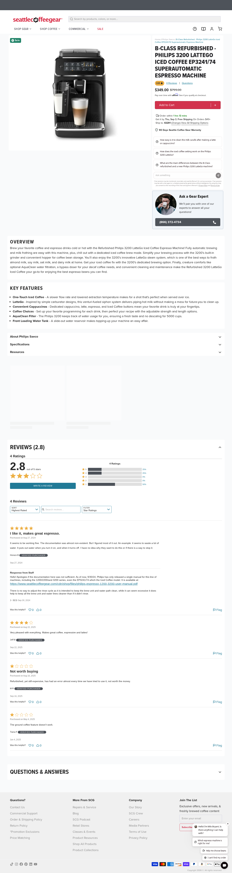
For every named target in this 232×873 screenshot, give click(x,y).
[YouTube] (35, 864)
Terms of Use (137, 832)
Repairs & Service (84, 807)
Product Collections (86, 850)
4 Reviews (171, 83)
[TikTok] (11, 864)
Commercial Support (23, 813)
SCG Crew (136, 813)
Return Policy (19, 825)
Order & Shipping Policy (26, 819)
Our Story (135, 807)
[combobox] (25, 509)
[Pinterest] (26, 864)
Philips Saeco (168, 39)
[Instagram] (16, 864)
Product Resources (85, 838)
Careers (134, 819)
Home (157, 39)
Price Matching (20, 838)
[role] (188, 105)
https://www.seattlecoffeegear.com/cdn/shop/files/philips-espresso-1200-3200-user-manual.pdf (74, 584)
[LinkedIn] (30, 864)
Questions (187, 83)
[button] (115, 469)
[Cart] (218, 29)
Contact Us (17, 807)
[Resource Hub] (193, 29)
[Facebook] (21, 864)
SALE (100, 29)
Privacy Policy (138, 838)
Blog (76, 813)
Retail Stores (81, 825)
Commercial (77, 29)
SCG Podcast (81, 819)
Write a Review (42, 486)
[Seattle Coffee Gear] (37, 20)
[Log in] (210, 29)
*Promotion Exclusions (24, 832)
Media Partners (139, 825)
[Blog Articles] (202, 29)
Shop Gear (21, 29)
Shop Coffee (48, 29)
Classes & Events (84, 832)
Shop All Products (84, 844)
